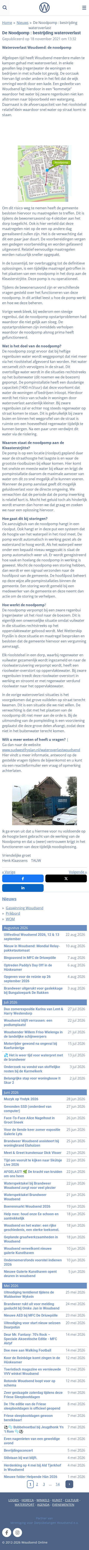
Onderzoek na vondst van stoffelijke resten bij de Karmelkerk (32, 1069)
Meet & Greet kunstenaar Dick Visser (32, 1153)
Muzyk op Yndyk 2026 (21, 1099)
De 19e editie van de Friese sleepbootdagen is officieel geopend (32, 1406)
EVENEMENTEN (63, 1505)
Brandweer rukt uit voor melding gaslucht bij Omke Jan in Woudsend (31, 1306)
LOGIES (13, 1500)
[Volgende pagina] (69, 1484)
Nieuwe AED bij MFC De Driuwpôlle (31, 1315)
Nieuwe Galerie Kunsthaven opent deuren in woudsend (30, 1274)
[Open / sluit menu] (84, 7)
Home (7, 22)
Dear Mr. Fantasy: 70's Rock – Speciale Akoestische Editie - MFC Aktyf (30, 1339)
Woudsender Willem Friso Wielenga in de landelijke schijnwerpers (33, 1034)
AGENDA (43, 1505)
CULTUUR (72, 1500)
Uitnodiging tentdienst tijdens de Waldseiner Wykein (29, 1294)
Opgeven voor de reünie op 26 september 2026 (27, 979)
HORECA (28, 1500)
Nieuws (23, 22)
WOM (10, 919)
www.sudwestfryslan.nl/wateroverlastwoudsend (41, 749)
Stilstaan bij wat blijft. (20, 1458)
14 (58, 1484)
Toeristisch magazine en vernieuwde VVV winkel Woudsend (32, 1371)
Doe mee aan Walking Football (27, 1350)
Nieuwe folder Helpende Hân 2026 (30, 1477)
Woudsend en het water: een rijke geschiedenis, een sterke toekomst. (31, 1227)
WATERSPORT (24, 1505)
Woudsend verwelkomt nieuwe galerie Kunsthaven (28, 1250)
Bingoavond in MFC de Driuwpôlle (30, 958)
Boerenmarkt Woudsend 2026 (27, 1206)
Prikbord (13, 913)
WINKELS (43, 1500)
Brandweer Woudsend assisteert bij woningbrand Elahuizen (31, 1143)
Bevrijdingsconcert (18, 1450)
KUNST (57, 1500)
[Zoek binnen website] (5, 7)
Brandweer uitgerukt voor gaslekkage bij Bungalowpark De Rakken (33, 990)
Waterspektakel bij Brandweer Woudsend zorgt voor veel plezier (30, 1185)
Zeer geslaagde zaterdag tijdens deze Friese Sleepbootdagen (33, 1395)
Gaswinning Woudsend (24, 908)
